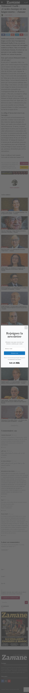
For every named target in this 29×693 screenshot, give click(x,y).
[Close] (26, 327)
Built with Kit (14, 363)
